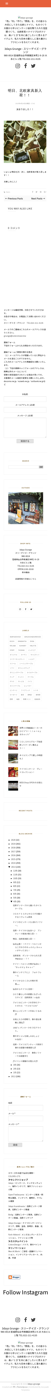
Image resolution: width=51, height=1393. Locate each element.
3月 (14, 1064)
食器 (17, 699)
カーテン (24, 654)
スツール (13, 663)
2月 (14, 1068)
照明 (11, 699)
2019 (13, 843)
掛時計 (30, 695)
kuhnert (22, 646)
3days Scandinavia (16, 1206)
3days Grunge (14, 1223)
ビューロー (27, 686)
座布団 (38, 695)
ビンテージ (13, 690)
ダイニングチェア (24, 668)
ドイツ (30, 681)
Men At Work (14, 1251)
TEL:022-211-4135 (35, 323)
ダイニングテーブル (16, 672)
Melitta (33, 646)
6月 (14, 893)
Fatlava (13, 646)
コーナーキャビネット (17, 659)
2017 (13, 851)
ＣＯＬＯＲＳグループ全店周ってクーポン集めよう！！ (30, 744)
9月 (14, 882)
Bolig (10, 1214)
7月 (14, 890)
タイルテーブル (32, 672)
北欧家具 (37, 699)
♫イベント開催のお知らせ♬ (25, 1061)
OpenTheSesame (16, 1194)
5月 (14, 897)
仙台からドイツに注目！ (23, 989)
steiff (12, 650)
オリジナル (13, 654)
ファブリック (25, 690)
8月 (14, 886)
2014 (13, 863)
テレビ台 (21, 681)
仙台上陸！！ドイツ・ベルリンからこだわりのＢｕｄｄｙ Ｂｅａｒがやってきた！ (27, 947)
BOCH (12, 641)
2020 (13, 839)
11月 (15, 874)
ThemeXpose (22, 1387)
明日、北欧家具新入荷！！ (24, 938)
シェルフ (31, 659)
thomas (21, 650)
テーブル (31, 677)
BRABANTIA (22, 641)
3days (10, 1183)
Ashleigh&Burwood (32, 637)
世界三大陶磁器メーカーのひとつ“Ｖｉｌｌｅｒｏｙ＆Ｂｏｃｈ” (30, 731)
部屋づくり (27, 699)
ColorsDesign (14, 1244)
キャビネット (35, 654)
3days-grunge (33, 1383)
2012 (13, 1076)
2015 (13, 859)
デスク (12, 681)
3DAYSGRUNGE (15, 637)
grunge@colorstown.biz (15, 335)
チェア (12, 677)
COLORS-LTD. (14, 1176)
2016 (13, 855)
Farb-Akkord (14, 1234)
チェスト (21, 677)
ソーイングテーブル (26, 663)
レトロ (36, 690)
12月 (15, 870)
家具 (22, 695)
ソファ (12, 668)
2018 (13, 847)
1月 (14, 1072)
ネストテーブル (15, 686)
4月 (14, 901)
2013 (13, 866)
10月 (15, 878)
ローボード (13, 695)
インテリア (32, 650)
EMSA (32, 641)
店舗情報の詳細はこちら (25, 578)
